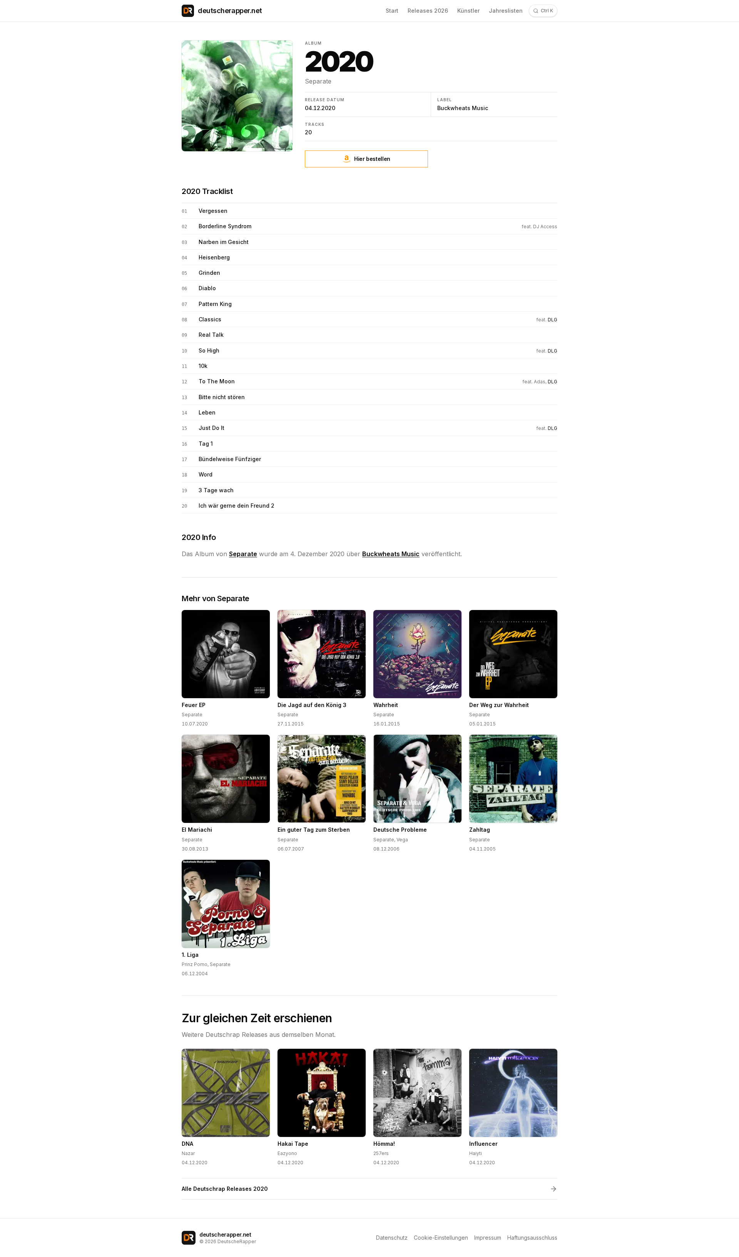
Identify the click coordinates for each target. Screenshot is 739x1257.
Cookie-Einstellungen (441, 1237)
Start (392, 10)
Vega (402, 839)
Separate (318, 81)
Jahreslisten (506, 10)
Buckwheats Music (462, 108)
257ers (381, 1153)
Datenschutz (392, 1237)
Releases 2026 (428, 10)
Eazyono (287, 1153)
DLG (552, 320)
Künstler (468, 10)
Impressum (487, 1237)
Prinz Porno (194, 964)
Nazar (188, 1153)
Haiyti (475, 1153)
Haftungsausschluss (532, 1237)
